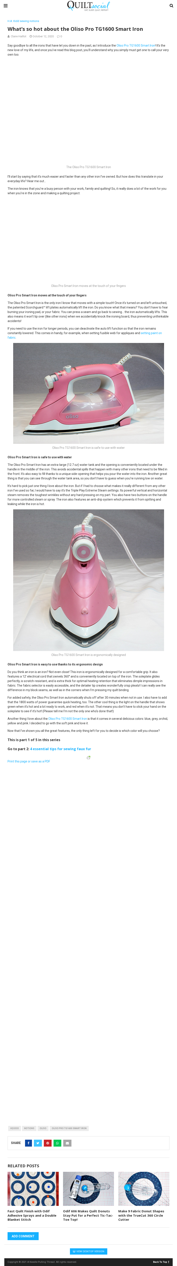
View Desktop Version (90, 1251)
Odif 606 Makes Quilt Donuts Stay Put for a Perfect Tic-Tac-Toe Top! (88, 1215)
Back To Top (160, 1262)
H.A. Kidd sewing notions (23, 21)
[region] (56, 792)
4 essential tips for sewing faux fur (60, 748)
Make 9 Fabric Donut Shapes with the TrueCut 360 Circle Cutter (141, 1215)
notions (29, 1128)
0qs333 (14, 1128)
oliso (43, 1128)
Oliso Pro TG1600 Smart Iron (69, 1128)
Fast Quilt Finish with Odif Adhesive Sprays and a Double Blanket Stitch (32, 1215)
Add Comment (23, 1236)
